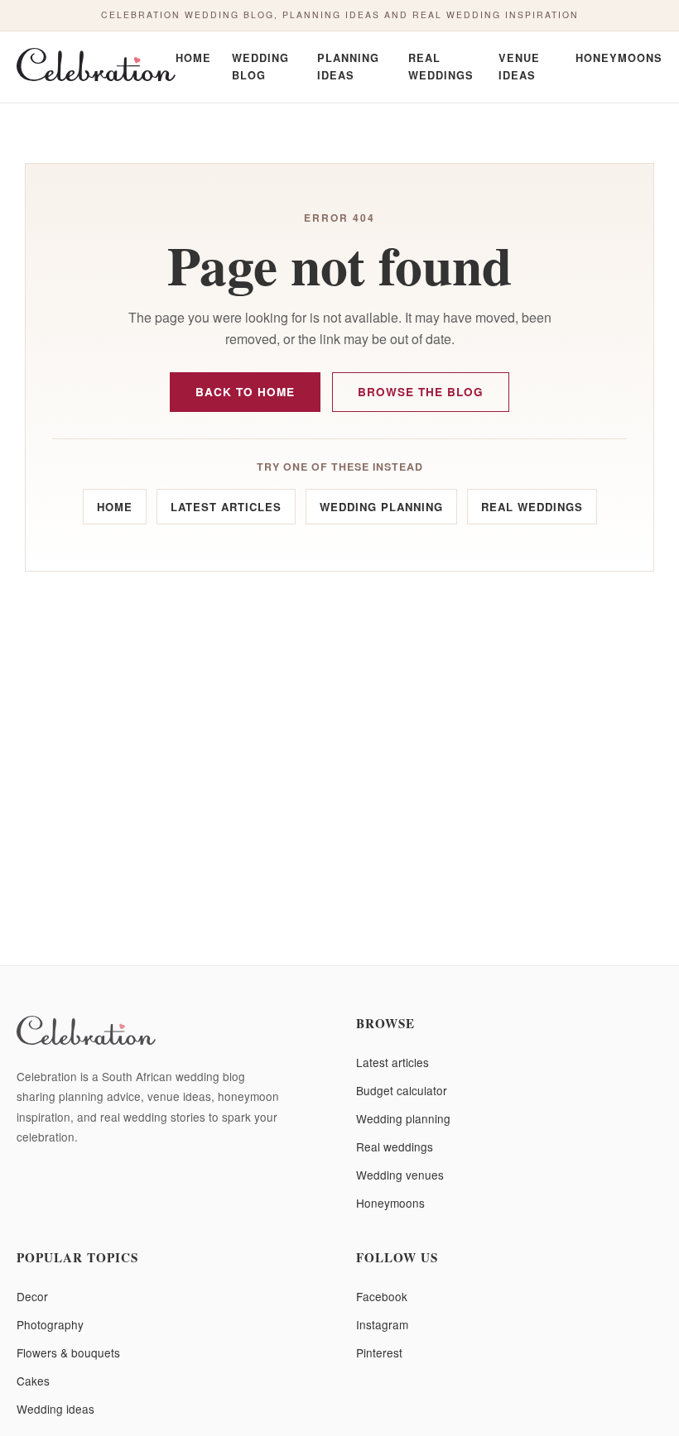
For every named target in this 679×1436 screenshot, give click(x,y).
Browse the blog (421, 392)
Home (193, 57)
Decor (32, 1296)
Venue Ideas (519, 66)
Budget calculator (401, 1090)
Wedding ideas (55, 1408)
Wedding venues (400, 1174)
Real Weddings (441, 66)
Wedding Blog (260, 66)
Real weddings (532, 507)
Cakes (33, 1380)
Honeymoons (618, 57)
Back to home (245, 392)
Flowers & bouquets (68, 1352)
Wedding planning (381, 507)
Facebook (381, 1296)
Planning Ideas (348, 66)
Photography (50, 1324)
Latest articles (226, 507)
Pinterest (379, 1352)
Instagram (382, 1324)
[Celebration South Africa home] (96, 67)
